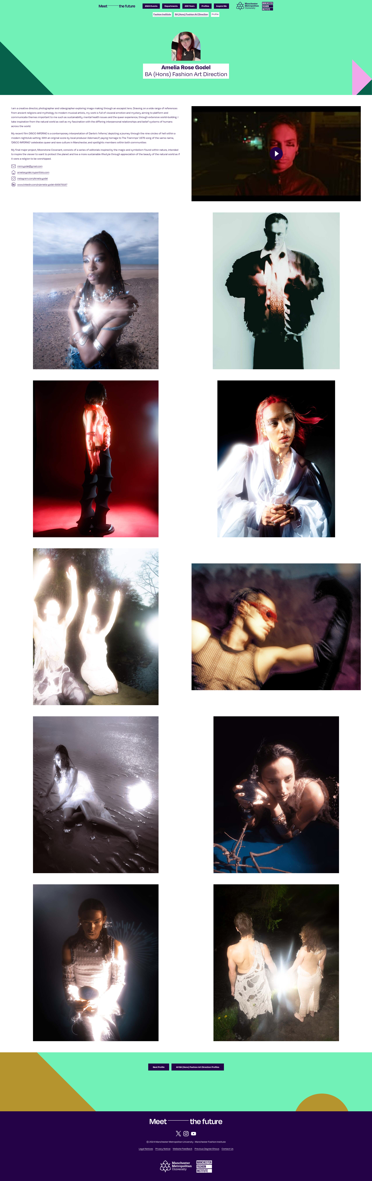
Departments (171, 6)
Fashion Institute (162, 14)
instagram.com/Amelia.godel (32, 178)
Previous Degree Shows (207, 1148)
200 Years (190, 6)
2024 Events (151, 6)
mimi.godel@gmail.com (29, 166)
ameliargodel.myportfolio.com (33, 172)
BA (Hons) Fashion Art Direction (191, 14)
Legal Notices (146, 1148)
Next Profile (158, 1067)
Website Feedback (182, 1148)
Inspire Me (221, 6)
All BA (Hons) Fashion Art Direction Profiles (197, 1067)
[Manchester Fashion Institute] (204, 1172)
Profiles (205, 6)
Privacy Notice (162, 1148)
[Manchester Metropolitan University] (176, 1172)
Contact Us (227, 1148)
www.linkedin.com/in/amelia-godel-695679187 (42, 184)
